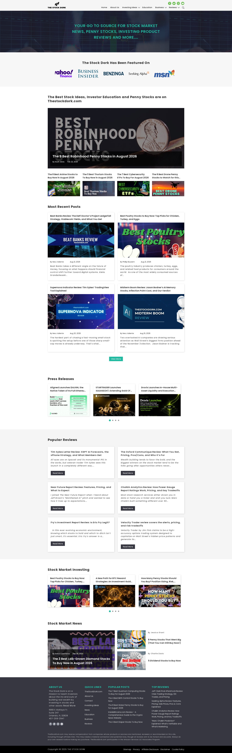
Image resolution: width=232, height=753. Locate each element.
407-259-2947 (56, 718)
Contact (89, 700)
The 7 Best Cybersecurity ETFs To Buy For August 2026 (133, 176)
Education (89, 714)
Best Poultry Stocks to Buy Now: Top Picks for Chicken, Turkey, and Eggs (149, 217)
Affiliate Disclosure (150, 749)
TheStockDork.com (93, 691)
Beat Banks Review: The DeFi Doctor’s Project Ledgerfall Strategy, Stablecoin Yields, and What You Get (80, 217)
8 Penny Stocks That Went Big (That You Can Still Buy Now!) (164, 641)
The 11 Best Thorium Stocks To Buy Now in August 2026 (97, 176)
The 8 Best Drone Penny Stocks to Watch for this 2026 (165, 176)
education (147, 7)
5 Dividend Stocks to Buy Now (164, 660)
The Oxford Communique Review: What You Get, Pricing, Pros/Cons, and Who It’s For (150, 453)
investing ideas (129, 7)
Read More (58, 473)
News (87, 710)
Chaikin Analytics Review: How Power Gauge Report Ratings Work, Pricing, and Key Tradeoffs (150, 489)
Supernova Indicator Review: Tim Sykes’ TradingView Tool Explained (79, 289)
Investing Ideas (92, 705)
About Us (114, 7)
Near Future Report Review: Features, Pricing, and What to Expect (81, 489)
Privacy (136, 749)
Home (104, 7)
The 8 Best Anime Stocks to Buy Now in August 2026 (63, 176)
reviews (173, 7)
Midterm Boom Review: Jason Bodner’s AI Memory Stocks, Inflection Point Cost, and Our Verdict (148, 289)
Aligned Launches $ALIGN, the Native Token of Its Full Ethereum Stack (68, 389)
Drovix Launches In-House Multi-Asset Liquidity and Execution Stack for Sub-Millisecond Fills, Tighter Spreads (159, 389)
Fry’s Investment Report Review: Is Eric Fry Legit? (80, 522)
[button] (110, 420)
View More (116, 359)
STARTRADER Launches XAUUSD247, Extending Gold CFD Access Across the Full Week (114, 389)
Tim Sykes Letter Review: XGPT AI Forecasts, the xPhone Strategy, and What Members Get (80, 453)
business (159, 7)
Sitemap (127, 749)
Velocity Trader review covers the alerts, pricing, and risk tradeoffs (151, 524)
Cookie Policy (178, 749)
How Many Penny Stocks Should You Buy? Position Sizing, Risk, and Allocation (158, 580)
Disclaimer (165, 749)
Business (89, 719)
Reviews (88, 723)
